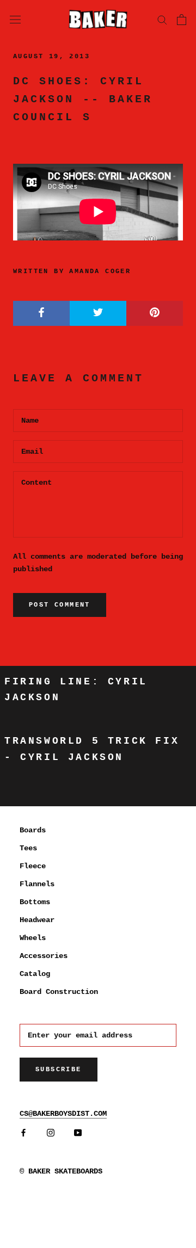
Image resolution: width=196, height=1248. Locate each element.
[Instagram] (50, 1133)
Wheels (33, 938)
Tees (28, 848)
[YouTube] (78, 1133)
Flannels (37, 884)
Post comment (59, 605)
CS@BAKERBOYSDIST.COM (63, 1113)
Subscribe (58, 1069)
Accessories (44, 956)
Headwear (37, 920)
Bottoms (35, 902)
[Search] (162, 19)
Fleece (33, 866)
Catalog (35, 973)
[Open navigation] (15, 19)
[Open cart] (181, 19)
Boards (33, 830)
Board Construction (59, 991)
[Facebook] (23, 1133)
